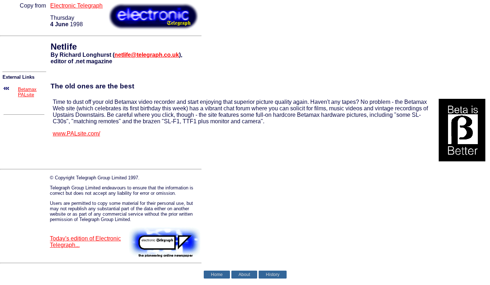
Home (217, 274)
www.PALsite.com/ (76, 133)
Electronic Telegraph (76, 6)
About (244, 274)
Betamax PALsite (27, 92)
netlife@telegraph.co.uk (146, 55)
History (272, 274)
